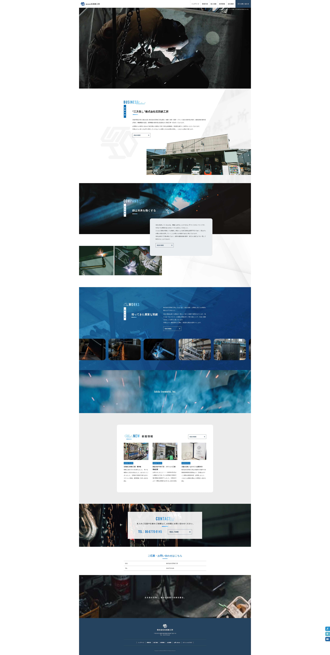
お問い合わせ (243, 4)
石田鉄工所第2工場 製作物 (132, 466)
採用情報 (222, 4)
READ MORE (141, 135)
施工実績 (213, 4)
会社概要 (230, 4)
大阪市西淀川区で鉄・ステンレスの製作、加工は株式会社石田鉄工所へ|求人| (234, 9)
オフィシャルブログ (187, 642)
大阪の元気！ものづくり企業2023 (193, 466)
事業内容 (205, 4)
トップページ (195, 4)
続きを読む (173, 481)
